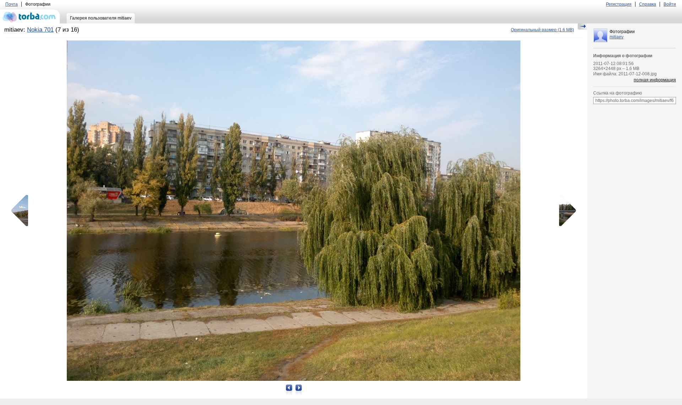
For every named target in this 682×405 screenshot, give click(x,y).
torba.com (30, 16)
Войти (670, 4)
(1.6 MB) (542, 29)
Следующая (565, 210)
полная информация (655, 79)
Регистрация (619, 4)
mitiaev (616, 36)
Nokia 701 (40, 29)
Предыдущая (22, 210)
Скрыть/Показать (582, 26)
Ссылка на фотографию (617, 93)
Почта (11, 4)
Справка (647, 4)
